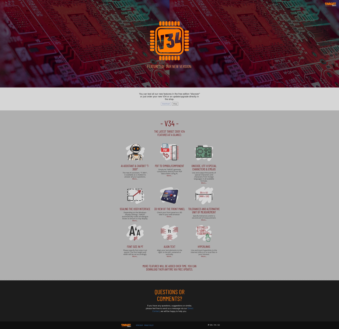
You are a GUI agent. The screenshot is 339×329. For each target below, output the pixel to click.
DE (219, 325)
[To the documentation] (135, 152)
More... (135, 179)
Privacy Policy (149, 325)
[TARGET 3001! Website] (126, 325)
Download (166, 104)
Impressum (139, 325)
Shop (175, 104)
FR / (215, 325)
